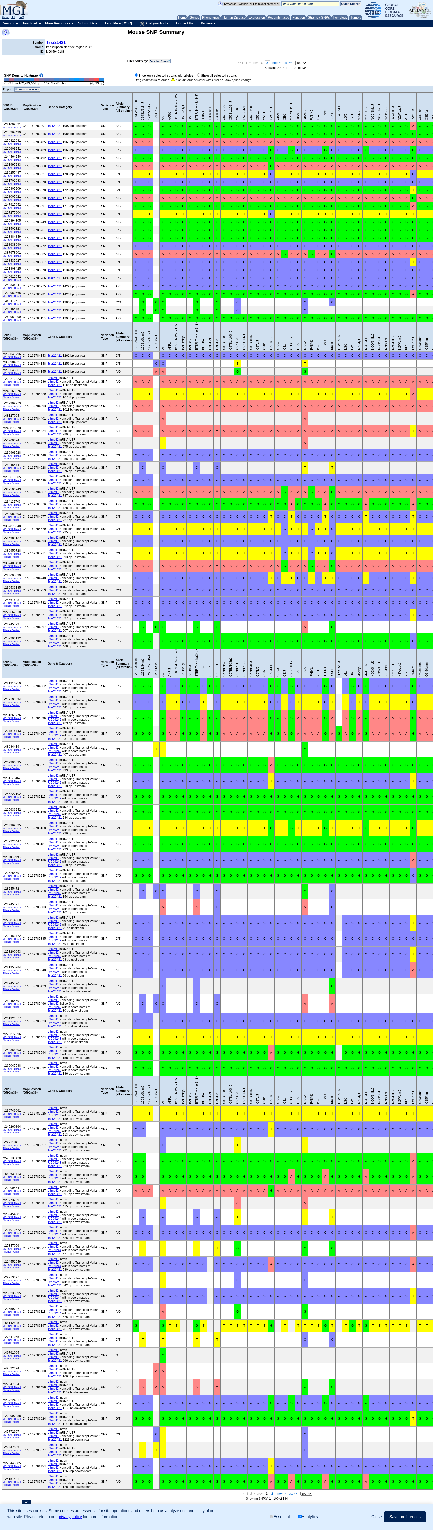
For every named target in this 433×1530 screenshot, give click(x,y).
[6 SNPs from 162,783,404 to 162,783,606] (6, 80)
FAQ (21, 17)
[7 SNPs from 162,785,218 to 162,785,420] (51, 80)
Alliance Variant (11, 384)
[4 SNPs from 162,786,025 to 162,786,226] (71, 80)
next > (276, 63)
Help (13, 17)
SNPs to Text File (28, 89)
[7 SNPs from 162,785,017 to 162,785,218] (46, 80)
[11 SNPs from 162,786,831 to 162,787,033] (91, 80)
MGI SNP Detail (12, 127)
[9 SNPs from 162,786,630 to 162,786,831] (86, 80)
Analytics (310, 1517)
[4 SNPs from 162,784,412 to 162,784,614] (31, 80)
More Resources (57, 23)
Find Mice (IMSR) (118, 23)
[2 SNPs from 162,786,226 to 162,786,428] (76, 80)
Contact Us (184, 23)
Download (29, 23)
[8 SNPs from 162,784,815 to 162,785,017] (41, 80)
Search (8, 23)
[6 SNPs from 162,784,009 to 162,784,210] (21, 80)
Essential (281, 1517)
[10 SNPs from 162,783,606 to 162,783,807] (11, 80)
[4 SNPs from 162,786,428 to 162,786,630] (81, 80)
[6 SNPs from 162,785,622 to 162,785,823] (61, 80)
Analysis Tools (156, 23)
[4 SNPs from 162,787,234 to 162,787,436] (101, 80)
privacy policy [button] (70, 1517)
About (5, 17)
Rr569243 (54, 988)
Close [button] (376, 1517)
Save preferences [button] (405, 1517)
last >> (287, 63)
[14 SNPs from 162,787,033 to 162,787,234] (96, 80)
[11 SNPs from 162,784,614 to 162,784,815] (36, 80)
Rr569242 (54, 643)
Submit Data (87, 23)
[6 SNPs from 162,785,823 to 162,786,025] (66, 80)
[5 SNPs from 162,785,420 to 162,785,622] (56, 80)
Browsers (208, 23)
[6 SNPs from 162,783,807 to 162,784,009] (16, 80)
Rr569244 (54, 1218)
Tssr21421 (56, 42)
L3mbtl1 (53, 378)
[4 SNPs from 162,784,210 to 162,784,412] (26, 80)
